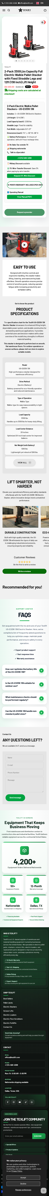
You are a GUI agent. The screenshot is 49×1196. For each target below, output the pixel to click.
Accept (23, 1178)
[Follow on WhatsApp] (31, 1102)
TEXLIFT (7, 67)
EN (42, 3)
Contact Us (7, 1027)
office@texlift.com (26, 3)
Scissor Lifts (8, 1011)
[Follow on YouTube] (19, 1102)
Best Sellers (8, 999)
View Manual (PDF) (24, 197)
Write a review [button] (24, 571)
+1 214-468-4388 (10, 3)
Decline (23, 1184)
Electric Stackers (10, 1007)
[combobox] (39, 3)
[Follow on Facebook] (7, 1102)
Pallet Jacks (8, 1003)
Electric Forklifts (9, 1023)
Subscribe (38, 1136)
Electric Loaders (9, 1015)
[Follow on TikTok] (25, 1102)
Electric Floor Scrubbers (12, 1019)
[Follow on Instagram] (13, 1102)
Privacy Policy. (16, 1171)
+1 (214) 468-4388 (25, 158)
